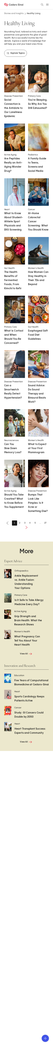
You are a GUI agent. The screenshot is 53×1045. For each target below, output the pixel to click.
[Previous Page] (7, 523)
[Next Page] (26, 527)
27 (45, 523)
